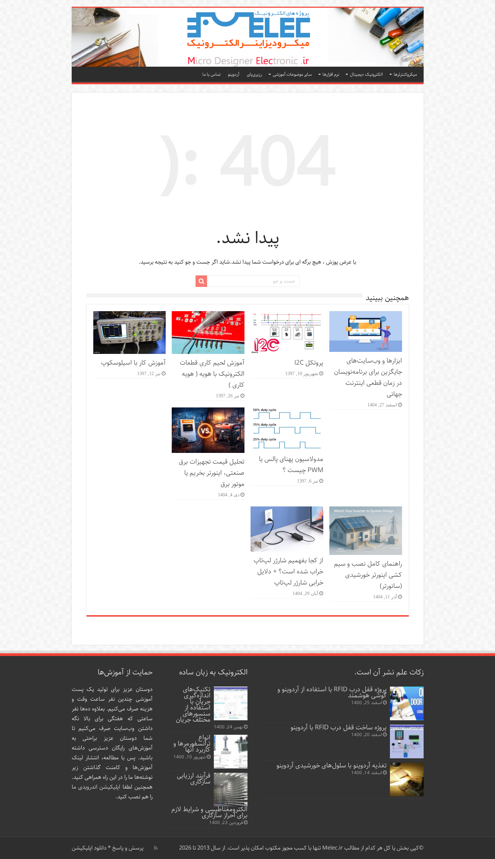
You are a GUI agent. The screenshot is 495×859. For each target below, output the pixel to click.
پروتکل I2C (308, 362)
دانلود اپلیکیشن (89, 848)
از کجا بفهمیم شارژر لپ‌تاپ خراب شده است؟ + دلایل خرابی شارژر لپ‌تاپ (288, 571)
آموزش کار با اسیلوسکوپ (133, 362)
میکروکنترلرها (405, 74)
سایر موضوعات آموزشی (292, 74)
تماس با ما (211, 74)
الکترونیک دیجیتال (366, 74)
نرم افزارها (331, 74)
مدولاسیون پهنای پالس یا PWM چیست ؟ (291, 465)
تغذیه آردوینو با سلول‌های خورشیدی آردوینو (331, 765)
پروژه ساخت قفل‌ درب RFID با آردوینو (339, 727)
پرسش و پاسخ (127, 848)
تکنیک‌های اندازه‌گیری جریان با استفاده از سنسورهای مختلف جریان (193, 704)
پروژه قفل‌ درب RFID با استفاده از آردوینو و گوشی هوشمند (332, 692)
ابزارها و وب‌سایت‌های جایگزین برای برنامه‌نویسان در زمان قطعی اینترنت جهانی (368, 377)
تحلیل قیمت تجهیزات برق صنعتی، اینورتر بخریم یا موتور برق (211, 473)
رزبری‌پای (254, 74)
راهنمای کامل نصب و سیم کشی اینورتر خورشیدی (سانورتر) (368, 575)
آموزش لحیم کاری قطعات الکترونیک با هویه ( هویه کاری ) (212, 374)
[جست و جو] (201, 281)
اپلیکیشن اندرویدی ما (96, 787)
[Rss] (155, 848)
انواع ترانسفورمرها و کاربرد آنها (191, 743)
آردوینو (233, 74)
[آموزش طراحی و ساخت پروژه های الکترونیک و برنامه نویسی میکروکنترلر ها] (248, 37)
